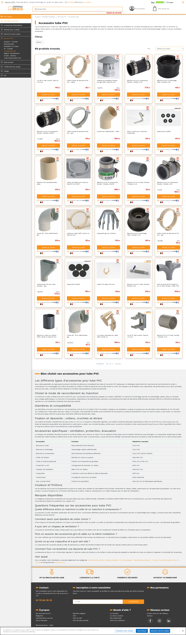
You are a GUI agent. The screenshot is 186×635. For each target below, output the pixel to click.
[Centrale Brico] (15, 8)
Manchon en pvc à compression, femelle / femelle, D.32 (167, 183)
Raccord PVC (7, 38)
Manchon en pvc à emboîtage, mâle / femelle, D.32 (137, 234)
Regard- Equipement (11, 53)
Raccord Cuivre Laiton (11, 34)
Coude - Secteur (10, 56)
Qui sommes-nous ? (43, 613)
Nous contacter (41, 620)
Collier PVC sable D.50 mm (106, 284)
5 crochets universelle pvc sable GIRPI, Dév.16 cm (107, 336)
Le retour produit (116, 616)
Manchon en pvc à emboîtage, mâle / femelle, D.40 (167, 81)
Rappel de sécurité (114, 13)
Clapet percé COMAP (164, 131)
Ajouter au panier (48, 94)
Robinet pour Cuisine (10, 29)
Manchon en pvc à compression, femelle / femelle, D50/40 (47, 132)
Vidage (5, 71)
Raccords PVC (60, 562)
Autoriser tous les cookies (160, 631)
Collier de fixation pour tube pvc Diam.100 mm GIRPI (77, 183)
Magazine (39, 616)
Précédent (100, 364)
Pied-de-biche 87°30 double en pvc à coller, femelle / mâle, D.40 (168, 285)
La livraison (114, 613)
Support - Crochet (11, 42)
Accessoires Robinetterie (11, 25)
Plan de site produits (80, 620)
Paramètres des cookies (124, 631)
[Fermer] (183, 631)
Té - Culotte (8, 49)
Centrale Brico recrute (44, 618)
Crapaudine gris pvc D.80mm (106, 233)
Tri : (148, 49)
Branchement (9, 44)
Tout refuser (141, 631)
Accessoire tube (10, 51)
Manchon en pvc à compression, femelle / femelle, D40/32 (107, 183)
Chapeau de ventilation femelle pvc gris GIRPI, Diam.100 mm (107, 81)
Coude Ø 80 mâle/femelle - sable (108, 131)
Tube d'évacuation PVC (12, 58)
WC (3, 75)
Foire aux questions (117, 620)
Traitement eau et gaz (11, 67)
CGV (74, 616)
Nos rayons (8, 16)
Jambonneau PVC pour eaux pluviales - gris (46, 285)
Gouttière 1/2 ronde (11, 46)
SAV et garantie (115, 618)
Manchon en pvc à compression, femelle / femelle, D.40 (137, 81)
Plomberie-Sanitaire (11, 21)
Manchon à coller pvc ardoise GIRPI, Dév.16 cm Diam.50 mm (46, 336)
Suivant (118, 364)
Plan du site (77, 618)
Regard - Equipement (135, 560)
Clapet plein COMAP (73, 284)
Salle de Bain (7, 62)
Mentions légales (79, 613)
